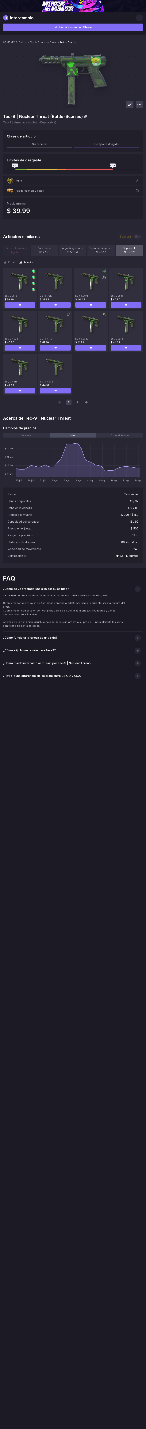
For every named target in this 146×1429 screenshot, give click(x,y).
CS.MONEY (9, 42)
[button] (73, 181)
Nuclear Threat (49, 42)
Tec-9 (33, 42)
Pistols (22, 42)
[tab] (26, 435)
